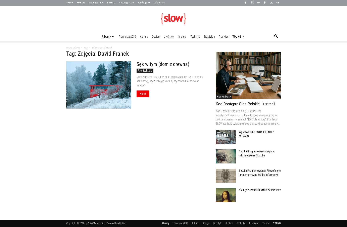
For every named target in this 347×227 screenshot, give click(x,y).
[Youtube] (278, 3)
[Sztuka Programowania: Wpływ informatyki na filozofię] (226, 156)
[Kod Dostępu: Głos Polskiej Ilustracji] (248, 75)
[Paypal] (265, 3)
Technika (195, 36)
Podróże (223, 36)
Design (156, 36)
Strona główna (73, 47)
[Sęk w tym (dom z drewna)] (98, 85)
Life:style (169, 36)
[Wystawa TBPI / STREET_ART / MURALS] (226, 137)
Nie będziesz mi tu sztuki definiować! (260, 190)
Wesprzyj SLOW (126, 2)
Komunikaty (224, 96)
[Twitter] (271, 3)
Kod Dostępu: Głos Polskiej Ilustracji (245, 104)
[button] (276, 36)
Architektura (145, 70)
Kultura (144, 36)
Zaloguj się (159, 2)
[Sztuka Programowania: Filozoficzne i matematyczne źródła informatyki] (226, 176)
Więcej (143, 93)
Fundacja (142, 2)
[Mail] (258, 3)
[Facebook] (246, 3)
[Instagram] (252, 3)
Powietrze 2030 (127, 36)
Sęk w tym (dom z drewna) (163, 64)
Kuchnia (182, 36)
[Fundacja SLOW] (173, 19)
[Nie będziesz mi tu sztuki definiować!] (226, 195)
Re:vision (209, 36)
